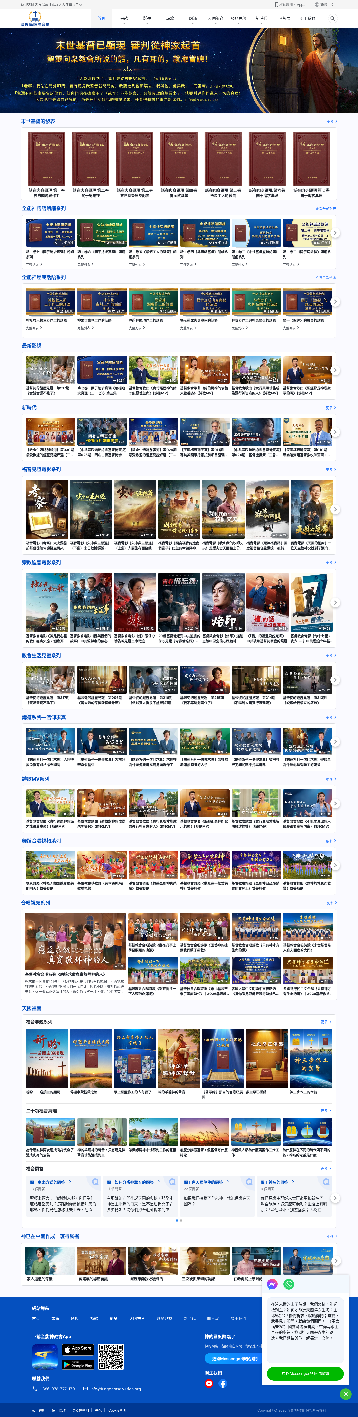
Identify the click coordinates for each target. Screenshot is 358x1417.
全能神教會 (296, 1410)
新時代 (261, 18)
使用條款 (59, 1410)
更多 (330, 121)
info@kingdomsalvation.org (115, 1388)
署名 (98, 1410)
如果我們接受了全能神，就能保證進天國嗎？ (217, 1201)
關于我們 (307, 18)
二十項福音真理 (41, 1110)
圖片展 (284, 18)
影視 (147, 18)
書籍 (124, 18)
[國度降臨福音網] (35, 18)
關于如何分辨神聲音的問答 (130, 1182)
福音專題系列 (39, 1021)
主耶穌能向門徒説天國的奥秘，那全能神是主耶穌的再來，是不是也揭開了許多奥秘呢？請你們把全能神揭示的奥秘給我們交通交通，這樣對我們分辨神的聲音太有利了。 (140, 1204)
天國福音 (216, 18)
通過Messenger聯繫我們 (235, 1358)
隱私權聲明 (80, 1410)
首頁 (101, 18)
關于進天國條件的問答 (203, 1182)
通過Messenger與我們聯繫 (305, 1373)
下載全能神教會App (51, 1336)
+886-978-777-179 (57, 1388)
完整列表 (32, 264)
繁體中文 (327, 4)
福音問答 (35, 1168)
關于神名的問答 (274, 1182)
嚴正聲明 (39, 1410)
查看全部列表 (326, 209)
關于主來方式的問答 (47, 1182)
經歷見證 (238, 18)
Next (335, 233)
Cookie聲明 (117, 1410)
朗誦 (193, 18)
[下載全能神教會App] (45, 1356)
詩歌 (170, 18)
